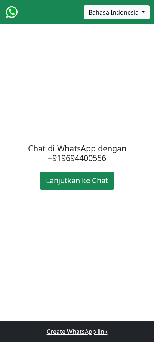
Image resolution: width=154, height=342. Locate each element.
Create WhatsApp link (77, 331)
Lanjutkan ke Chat (77, 180)
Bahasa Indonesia (114, 12)
